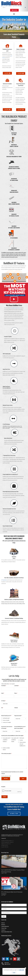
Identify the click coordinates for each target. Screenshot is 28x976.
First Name (3, 685)
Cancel (23, 778)
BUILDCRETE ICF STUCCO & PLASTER (14, 215)
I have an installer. (6, 720)
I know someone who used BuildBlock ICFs (23, 744)
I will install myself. (6, 718)
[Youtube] (14, 959)
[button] (14, 14)
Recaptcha (3, 786)
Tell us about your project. (6, 753)
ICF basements (4, 580)
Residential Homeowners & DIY (7, 50)
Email (2, 693)
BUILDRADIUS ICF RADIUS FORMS (14, 179)
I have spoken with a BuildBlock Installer (14, 739)
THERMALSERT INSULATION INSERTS (14, 191)
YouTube (21, 740)
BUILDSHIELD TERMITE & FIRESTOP (14, 145)
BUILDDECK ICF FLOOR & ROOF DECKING (14, 227)
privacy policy (21, 969)
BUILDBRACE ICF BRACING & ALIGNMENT (14, 249)
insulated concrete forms (15, 308)
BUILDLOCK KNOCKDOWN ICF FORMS (13, 156)
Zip (2, 707)
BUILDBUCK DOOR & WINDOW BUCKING (14, 203)
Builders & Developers (21, 49)
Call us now (6, 962)
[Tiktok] (18, 959)
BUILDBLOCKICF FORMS (14, 133)
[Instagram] (11, 959)
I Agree (14, 972)
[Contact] (2, 963)
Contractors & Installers (7, 84)
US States (3, 700)
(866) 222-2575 (7, 964)
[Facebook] (3, 959)
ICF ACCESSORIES (14, 238)
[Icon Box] (7, 56)
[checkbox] (1, 718)
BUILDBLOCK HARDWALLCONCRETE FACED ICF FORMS (14, 167)
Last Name (16, 685)
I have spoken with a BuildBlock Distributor (6, 739)
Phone (15, 693)
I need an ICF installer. (7, 722)
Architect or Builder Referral (6, 748)
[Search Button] (25, 7)
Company (16, 707)
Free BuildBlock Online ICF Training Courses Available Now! (14, 808)
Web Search (22, 738)
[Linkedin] (7, 959)
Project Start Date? (18, 715)
